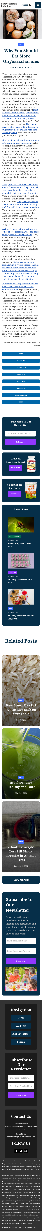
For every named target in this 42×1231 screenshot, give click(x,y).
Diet (21, 44)
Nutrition (21, 374)
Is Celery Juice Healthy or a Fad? (21, 785)
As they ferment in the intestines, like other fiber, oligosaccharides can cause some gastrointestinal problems (20, 232)
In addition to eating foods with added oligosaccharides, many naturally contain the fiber (20, 287)
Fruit (21, 354)
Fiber (21, 402)
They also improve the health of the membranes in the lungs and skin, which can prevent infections (20, 204)
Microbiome (21, 388)
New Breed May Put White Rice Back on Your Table (21, 710)
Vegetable (21, 361)
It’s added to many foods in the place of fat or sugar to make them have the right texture (20, 276)
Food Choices (21, 367)
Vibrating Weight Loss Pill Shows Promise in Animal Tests (21, 853)
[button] (38, 5)
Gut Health (21, 381)
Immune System (21, 395)
